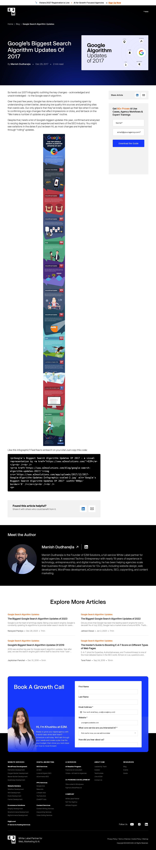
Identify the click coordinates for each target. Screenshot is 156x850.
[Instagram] (139, 824)
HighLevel (12, 821)
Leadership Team (100, 766)
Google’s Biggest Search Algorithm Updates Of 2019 (36, 645)
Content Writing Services (45, 809)
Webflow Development (16, 789)
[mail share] (92, 508)
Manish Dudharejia (21, 64)
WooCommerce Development (18, 812)
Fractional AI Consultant (73, 770)
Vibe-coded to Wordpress (74, 784)
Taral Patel (86, 660)
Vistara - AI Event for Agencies (76, 773)
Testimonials (98, 773)
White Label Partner (72, 799)
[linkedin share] (83, 508)
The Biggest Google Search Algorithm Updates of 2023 (37, 618)
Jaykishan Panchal (16, 660)
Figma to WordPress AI (73, 788)
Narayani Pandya (15, 631)
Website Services (16, 762)
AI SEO (39, 770)
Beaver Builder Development (17, 776)
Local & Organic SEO (44, 773)
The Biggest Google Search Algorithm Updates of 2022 (111, 618)
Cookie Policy (136, 839)
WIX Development (14, 793)
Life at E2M (98, 776)
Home (10, 24)
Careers (97, 770)
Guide (125, 773)
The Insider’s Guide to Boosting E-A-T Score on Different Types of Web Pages (114, 647)
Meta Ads (40, 789)
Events (125, 770)
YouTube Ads (41, 796)
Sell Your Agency (71, 802)
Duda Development (14, 796)
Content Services (43, 805)
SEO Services (42, 766)
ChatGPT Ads (41, 799)
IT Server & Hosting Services (19, 825)
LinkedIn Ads (41, 793)
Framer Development (15, 799)
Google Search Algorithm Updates (38, 24)
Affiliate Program (71, 805)
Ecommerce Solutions (16, 805)
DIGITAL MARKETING (45, 762)
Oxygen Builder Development (18, 773)
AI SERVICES (70, 762)
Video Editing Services (44, 815)
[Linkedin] (146, 824)
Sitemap (145, 839)
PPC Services (42, 783)
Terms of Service (124, 839)
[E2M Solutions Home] (11, 11)
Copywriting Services (44, 812)
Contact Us (98, 780)
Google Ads (41, 786)
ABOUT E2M (99, 762)
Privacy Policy (112, 839)
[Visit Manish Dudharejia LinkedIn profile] (86, 547)
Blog (18, 24)
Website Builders (14, 786)
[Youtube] (132, 824)
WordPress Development (17, 766)
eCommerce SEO (43, 776)
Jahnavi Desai (87, 631)
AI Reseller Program (73, 766)
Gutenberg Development (16, 780)
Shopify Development (15, 809)
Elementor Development (16, 770)
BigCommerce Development (18, 815)
